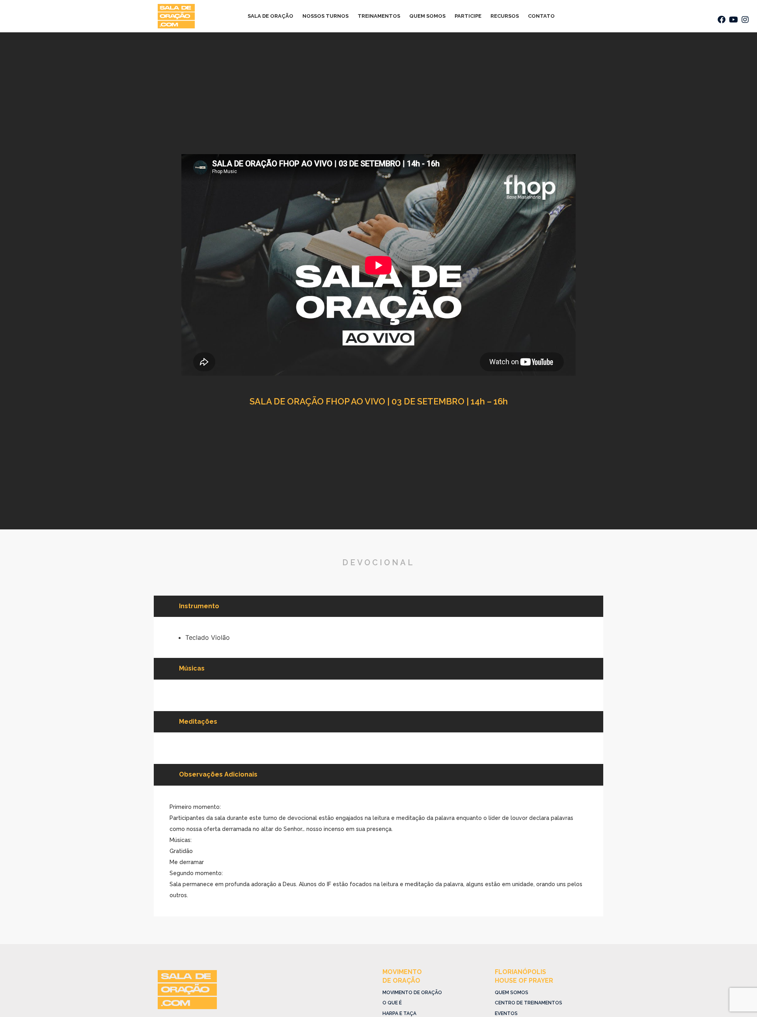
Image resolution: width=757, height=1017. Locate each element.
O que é (392, 1003)
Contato (541, 16)
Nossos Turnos (325, 16)
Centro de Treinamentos (528, 1003)
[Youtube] (733, 20)
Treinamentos (379, 16)
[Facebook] (721, 20)
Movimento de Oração (412, 992)
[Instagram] (745, 20)
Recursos (504, 16)
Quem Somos (427, 16)
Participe (468, 16)
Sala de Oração (270, 16)
